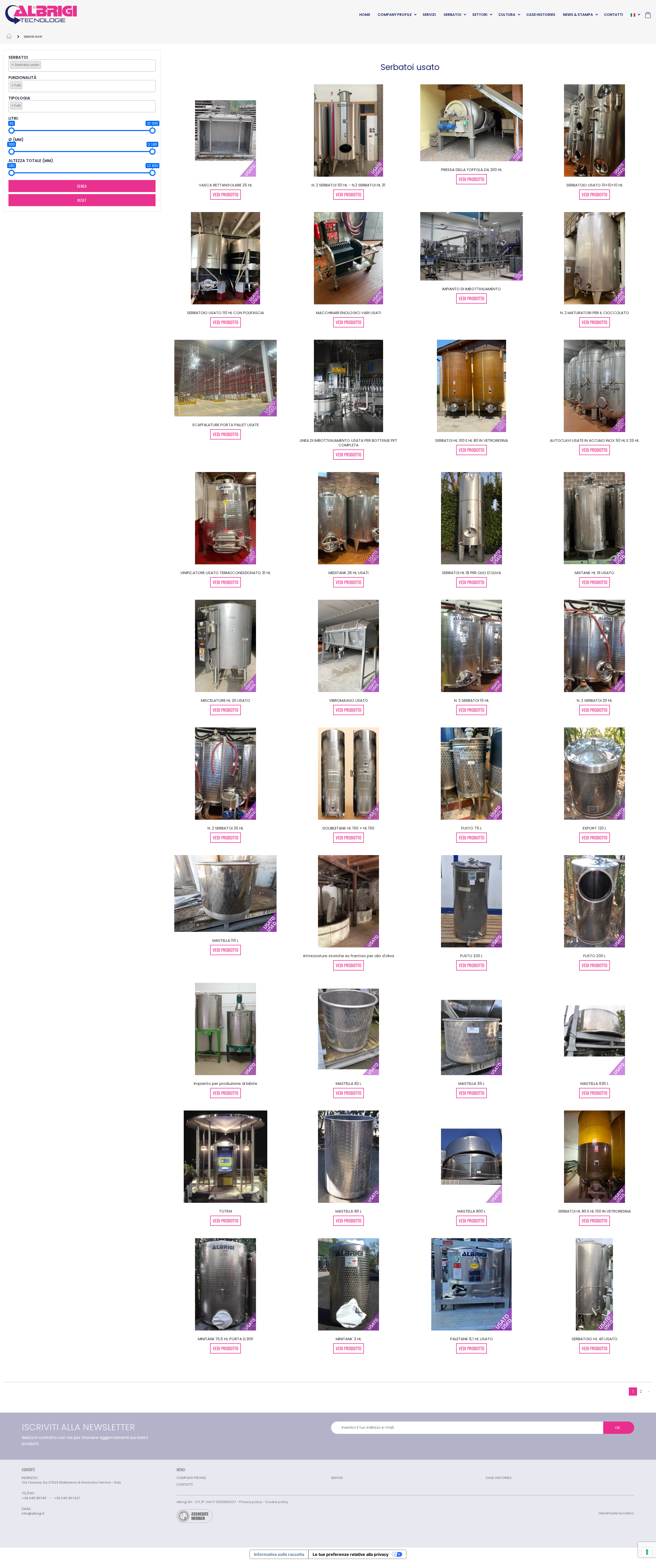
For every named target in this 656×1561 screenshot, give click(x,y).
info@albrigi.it (33, 1513)
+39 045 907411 (34, 1498)
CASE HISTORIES (540, 14)
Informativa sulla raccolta (279, 1554)
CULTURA (506, 14)
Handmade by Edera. (616, 1513)
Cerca (82, 186)
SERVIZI (429, 14)
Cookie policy (276, 1501)
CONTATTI (613, 14)
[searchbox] (43, 64)
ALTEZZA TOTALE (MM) (30, 161)
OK (617, 1427)
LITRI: (13, 118)
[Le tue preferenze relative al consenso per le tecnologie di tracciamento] (647, 1552)
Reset (82, 200)
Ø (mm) (16, 140)
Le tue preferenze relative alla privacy (350, 1554)
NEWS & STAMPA (578, 14)
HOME (364, 14)
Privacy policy (250, 1501)
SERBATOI (452, 14)
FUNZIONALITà (22, 78)
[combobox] (82, 65)
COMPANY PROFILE (395, 14)
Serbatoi (18, 57)
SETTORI (479, 14)
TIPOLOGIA (19, 98)
